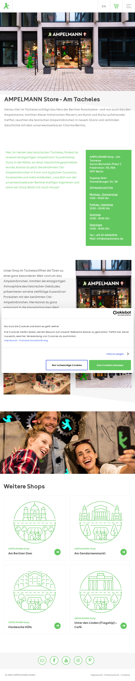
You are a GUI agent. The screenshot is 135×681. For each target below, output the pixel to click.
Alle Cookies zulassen (110, 365)
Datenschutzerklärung (33, 340)
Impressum (11, 340)
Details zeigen (115, 353)
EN (104, 6)
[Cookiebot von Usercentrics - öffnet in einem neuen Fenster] (115, 313)
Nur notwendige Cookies (67, 365)
